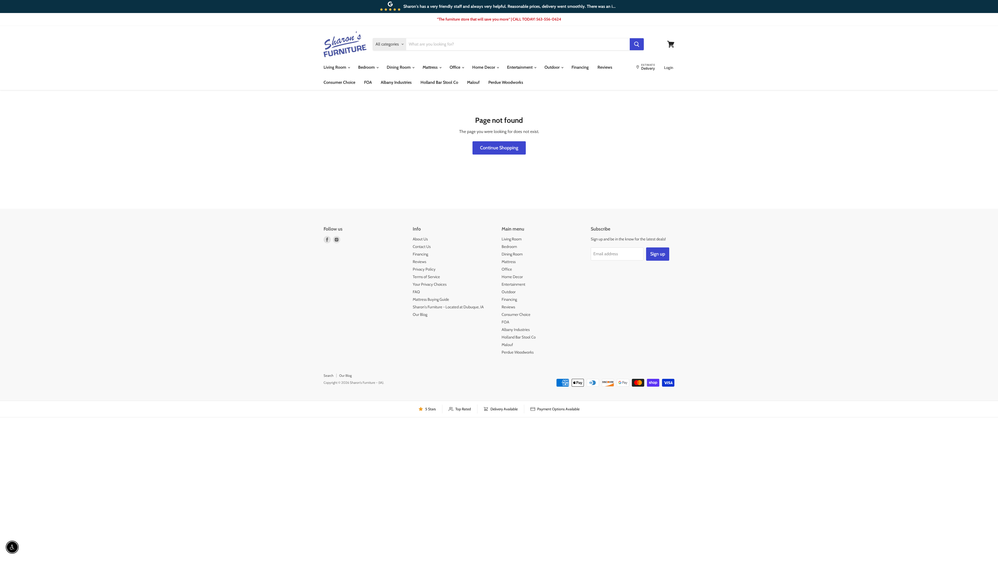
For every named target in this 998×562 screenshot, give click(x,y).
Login (668, 67)
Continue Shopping (499, 148)
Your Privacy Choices (430, 284)
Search (328, 375)
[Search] (637, 44)
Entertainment (520, 67)
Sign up (657, 254)
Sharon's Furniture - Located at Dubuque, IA (448, 307)
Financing (580, 67)
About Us (420, 239)
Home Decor (484, 67)
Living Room (335, 67)
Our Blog (420, 314)
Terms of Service (426, 276)
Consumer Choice (339, 82)
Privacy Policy (424, 269)
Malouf (473, 82)
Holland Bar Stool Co (439, 82)
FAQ (416, 292)
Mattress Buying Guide (431, 299)
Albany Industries (396, 82)
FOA (368, 82)
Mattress (431, 67)
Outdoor (552, 67)
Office (455, 67)
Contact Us (422, 246)
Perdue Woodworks (505, 82)
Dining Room (399, 67)
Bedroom (367, 67)
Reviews (605, 67)
